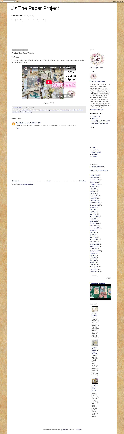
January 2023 (94, 225)
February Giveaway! (97, 283)
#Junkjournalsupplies (65, 110)
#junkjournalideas (43, 110)
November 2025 (94, 180)
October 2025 (94, 182)
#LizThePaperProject (77, 110)
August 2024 (93, 207)
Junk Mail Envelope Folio (94, 315)
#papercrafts (16, 112)
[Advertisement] (62, 34)
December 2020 (94, 271)
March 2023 (93, 221)
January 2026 (94, 177)
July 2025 (93, 189)
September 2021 (95, 251)
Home (13, 20)
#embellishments (26, 110)
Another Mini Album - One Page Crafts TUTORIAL (95, 350)
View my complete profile (97, 109)
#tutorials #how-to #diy (26, 112)
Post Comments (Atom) (27, 184)
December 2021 (94, 244)
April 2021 (93, 262)
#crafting (19, 110)
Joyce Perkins (20, 123)
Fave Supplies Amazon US (100, 123)
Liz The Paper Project (35, 8)
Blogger (79, 429)
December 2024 (94, 200)
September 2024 (95, 205)
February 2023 (94, 223)
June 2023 (93, 219)
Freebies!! (35, 20)
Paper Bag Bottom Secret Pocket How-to (95, 389)
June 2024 (93, 209)
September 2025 (95, 184)
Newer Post (15, 181)
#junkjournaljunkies (54, 110)
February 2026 (94, 175)
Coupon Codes (27, 20)
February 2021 (94, 267)
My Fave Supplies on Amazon (99, 170)
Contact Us (19, 20)
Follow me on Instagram (97, 166)
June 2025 (93, 191)
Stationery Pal (96, 116)
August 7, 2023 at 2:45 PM (33, 123)
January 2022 (94, 241)
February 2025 (94, 196)
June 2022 (93, 232)
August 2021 (93, 253)
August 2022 (93, 230)
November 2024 (94, 202)
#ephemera (35, 110)
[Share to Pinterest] (33, 107)
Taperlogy (94, 118)
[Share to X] (30, 107)
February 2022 (94, 239)
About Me (42, 20)
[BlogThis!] (28, 107)
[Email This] (26, 107)
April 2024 (93, 212)
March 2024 (93, 214)
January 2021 (94, 269)
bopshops (65, 429)
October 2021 (94, 248)
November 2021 (94, 246)
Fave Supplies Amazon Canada (101, 121)
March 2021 (93, 264)
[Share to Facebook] (31, 107)
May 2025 (93, 193)
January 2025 (94, 198)
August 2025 (93, 186)
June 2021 (93, 258)
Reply (17, 128)
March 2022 (93, 237)
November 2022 (94, 228)
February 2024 (94, 216)
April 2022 (93, 235)
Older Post (82, 181)
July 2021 (93, 255)
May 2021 (93, 260)
